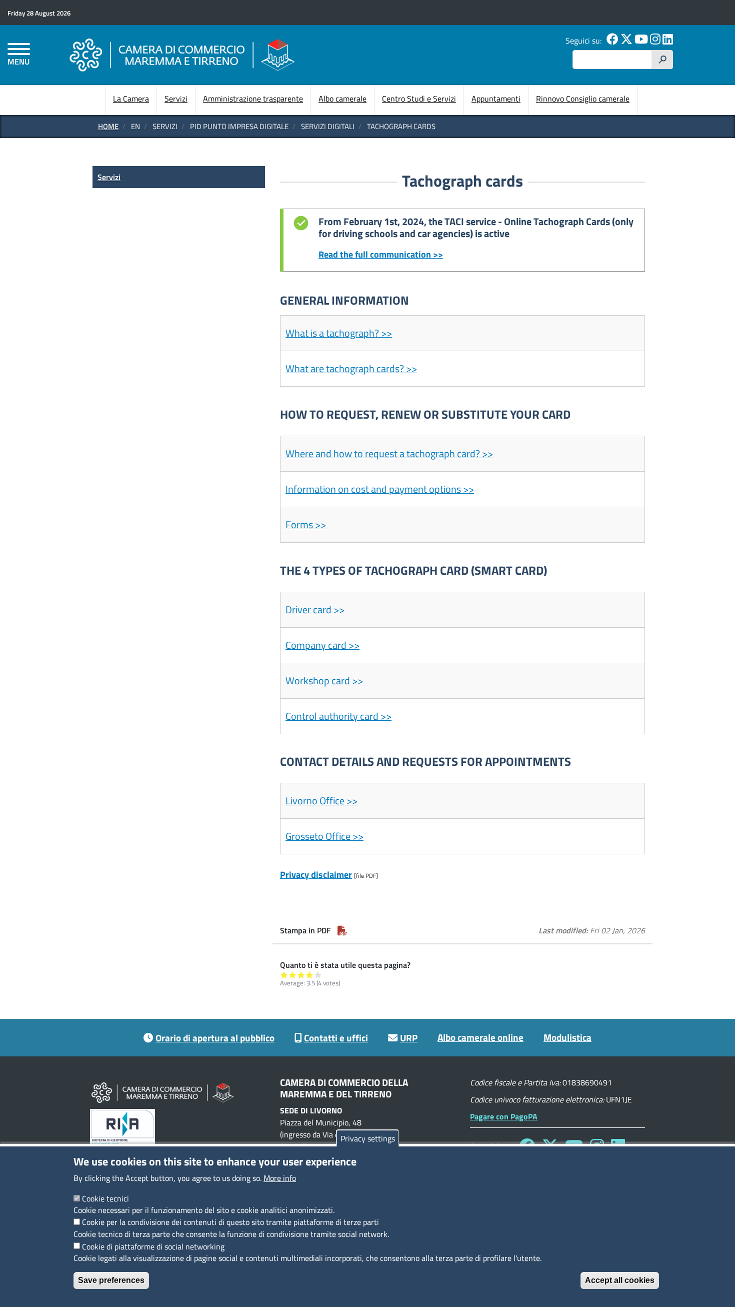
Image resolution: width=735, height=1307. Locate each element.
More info (280, 1178)
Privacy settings (367, 1138)
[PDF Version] (343, 930)
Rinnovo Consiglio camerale (583, 99)
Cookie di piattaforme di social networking (153, 1246)
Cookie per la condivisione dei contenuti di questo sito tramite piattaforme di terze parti (230, 1222)
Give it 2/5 (292, 974)
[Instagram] (655, 41)
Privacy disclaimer (316, 874)
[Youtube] (641, 41)
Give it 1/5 (284, 974)
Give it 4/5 (310, 974)
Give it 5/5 (318, 974)
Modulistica (568, 1037)
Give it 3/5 (301, 974)
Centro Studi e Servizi (419, 99)
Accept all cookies (619, 1280)
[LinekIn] (667, 41)
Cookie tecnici (105, 1198)
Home (108, 126)
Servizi (176, 99)
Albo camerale (342, 99)
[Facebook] (612, 41)
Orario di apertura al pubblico (215, 1037)
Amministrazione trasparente (253, 99)
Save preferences (111, 1280)
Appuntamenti (496, 99)
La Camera (131, 99)
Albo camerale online (481, 1037)
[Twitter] (626, 41)
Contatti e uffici (336, 1037)
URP (409, 1037)
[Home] (182, 55)
